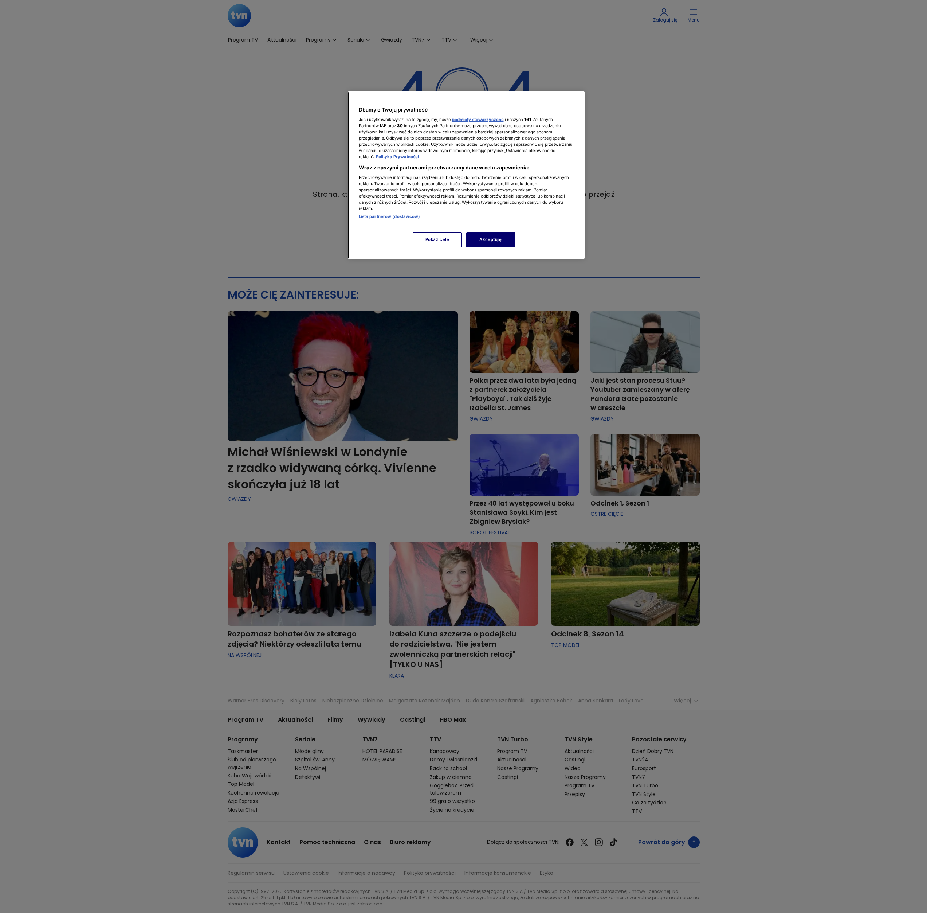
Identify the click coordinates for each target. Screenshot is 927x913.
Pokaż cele (437, 239)
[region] (466, 175)
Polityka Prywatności (397, 156)
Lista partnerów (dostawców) (389, 216)
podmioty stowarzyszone (478, 119)
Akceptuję (490, 239)
